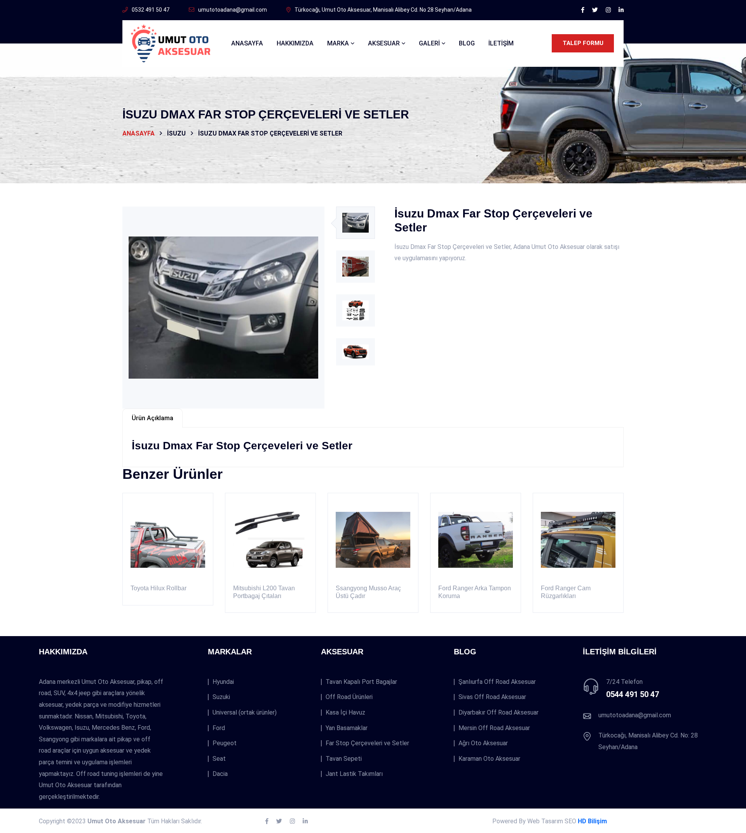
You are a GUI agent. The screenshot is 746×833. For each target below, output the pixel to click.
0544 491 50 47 (632, 694)
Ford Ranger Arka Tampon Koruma (474, 592)
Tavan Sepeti (344, 759)
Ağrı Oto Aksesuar (483, 743)
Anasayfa (138, 133)
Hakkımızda (295, 43)
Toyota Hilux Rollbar (158, 588)
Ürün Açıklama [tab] (152, 418)
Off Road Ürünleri (349, 697)
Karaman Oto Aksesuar (489, 759)
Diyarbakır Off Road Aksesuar (498, 713)
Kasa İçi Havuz (345, 713)
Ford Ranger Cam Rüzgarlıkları (566, 592)
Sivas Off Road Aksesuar (492, 697)
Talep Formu (583, 43)
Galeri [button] (429, 43)
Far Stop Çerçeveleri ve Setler (367, 743)
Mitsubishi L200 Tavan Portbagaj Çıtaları (264, 592)
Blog (467, 43)
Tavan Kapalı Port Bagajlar (361, 682)
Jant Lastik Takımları (354, 774)
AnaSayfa (247, 43)
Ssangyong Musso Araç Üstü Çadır (368, 592)
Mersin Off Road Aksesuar (494, 728)
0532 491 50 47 (150, 10)
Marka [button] (338, 43)
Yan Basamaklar (347, 728)
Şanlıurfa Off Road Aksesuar (497, 682)
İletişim (501, 43)
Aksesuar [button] (384, 43)
